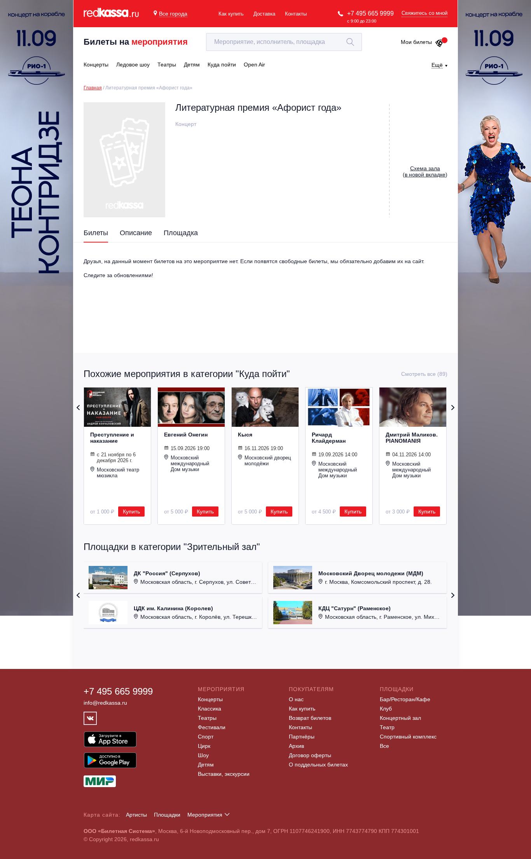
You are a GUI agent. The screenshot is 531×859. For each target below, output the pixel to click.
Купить (131, 511)
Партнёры (301, 736)
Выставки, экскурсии (224, 774)
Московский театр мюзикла (118, 472)
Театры (207, 718)
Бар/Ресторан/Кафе (405, 699)
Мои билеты (416, 42)
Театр (387, 727)
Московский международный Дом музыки (190, 463)
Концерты (210, 699)
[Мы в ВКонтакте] (90, 718)
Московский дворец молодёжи (268, 460)
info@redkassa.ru (105, 703)
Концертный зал (400, 718)
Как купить (231, 14)
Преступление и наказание (112, 437)
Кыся (245, 434)
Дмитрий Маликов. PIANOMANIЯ (412, 437)
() (425, 171)
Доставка (264, 14)
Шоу (203, 755)
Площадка (181, 233)
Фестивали (211, 727)
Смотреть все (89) (424, 374)
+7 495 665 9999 (370, 13)
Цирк (204, 746)
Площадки (167, 815)
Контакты (296, 14)
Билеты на (136, 42)
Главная (93, 88)
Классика (209, 708)
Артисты (136, 815)
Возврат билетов (310, 718)
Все (384, 746)
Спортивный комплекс (408, 736)
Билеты (96, 233)
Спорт (205, 736)
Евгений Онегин (186, 434)
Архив (296, 746)
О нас (296, 699)
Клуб (386, 708)
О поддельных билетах (318, 764)
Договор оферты (310, 755)
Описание (136, 233)
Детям (206, 764)
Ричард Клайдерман (329, 437)
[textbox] (284, 42)
